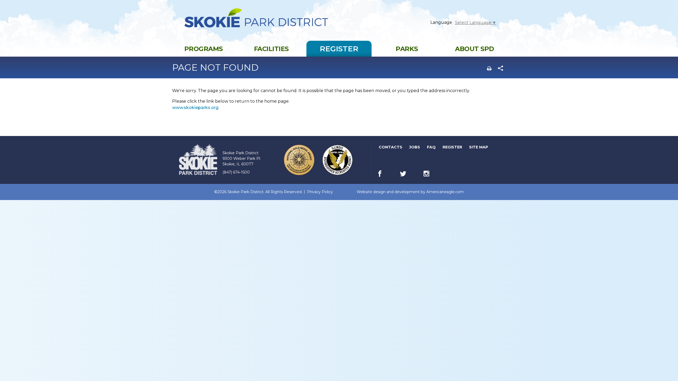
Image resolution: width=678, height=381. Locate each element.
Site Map (478, 147)
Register (453, 148)
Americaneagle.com (445, 192)
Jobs (415, 148)
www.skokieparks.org (195, 107)
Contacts (390, 147)
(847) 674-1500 (236, 172)
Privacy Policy (320, 191)
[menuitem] (203, 49)
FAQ (431, 147)
